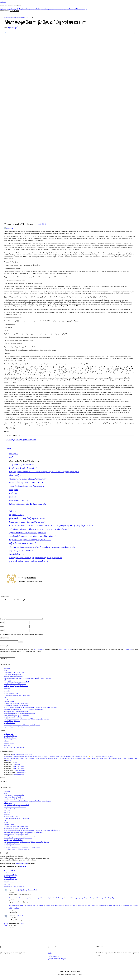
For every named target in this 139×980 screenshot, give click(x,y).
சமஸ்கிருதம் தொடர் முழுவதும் (8, 870)
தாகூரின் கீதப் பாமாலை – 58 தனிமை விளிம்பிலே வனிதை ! (32, 536)
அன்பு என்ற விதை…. (19, 766)
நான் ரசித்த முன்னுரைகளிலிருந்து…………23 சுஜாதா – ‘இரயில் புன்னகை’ (39, 529)
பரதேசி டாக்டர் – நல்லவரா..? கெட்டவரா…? (26, 482)
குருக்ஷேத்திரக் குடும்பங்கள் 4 (21, 550)
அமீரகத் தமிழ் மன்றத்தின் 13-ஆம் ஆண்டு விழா (28, 504)
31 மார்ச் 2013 (40, 224)
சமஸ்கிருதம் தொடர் (54, 956)
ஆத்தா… (12, 511)
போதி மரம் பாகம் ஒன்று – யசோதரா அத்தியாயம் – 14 (30, 540)
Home (49, 953)
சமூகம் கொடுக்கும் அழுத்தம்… (105, 756)
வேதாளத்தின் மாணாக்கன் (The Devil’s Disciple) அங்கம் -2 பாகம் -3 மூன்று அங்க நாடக (44, 472)
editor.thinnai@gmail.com (65, 649)
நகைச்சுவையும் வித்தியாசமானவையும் (76, 9)
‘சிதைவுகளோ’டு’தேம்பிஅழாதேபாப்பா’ (14, 672)
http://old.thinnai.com (22, 863)
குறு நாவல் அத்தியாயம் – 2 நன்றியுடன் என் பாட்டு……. (31, 561)
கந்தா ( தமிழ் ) (15, 475)
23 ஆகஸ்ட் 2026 (14, 11)
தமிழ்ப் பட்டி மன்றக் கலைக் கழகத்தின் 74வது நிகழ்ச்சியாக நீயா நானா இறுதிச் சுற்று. (42, 547)
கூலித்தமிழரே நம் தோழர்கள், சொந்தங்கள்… (27, 486)
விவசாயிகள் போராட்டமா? (19, 500)
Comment (3, 619)
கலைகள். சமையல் (55, 9)
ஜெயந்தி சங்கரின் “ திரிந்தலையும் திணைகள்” (27, 533)
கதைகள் (48, 9)
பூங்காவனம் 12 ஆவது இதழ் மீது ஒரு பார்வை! (27, 518)
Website (2, 630)
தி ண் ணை (3, 2)
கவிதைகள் (63, 9)
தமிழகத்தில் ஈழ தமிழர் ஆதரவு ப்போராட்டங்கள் (27, 479)
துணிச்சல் (8, 760)
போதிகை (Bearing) (16, 515)
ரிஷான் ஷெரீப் (12, 27)
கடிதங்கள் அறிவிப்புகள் (39, 9)
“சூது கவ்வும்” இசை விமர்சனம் (23, 440)
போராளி (16, 762)
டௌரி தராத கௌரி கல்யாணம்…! (23, 468)
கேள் (10, 507)
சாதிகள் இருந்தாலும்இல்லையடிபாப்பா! (22, 754)
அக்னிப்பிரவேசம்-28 (16, 554)
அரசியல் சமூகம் (4, 9)
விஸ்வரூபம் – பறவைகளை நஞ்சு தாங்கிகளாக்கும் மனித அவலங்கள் (35, 558)
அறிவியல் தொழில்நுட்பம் (15, 9)
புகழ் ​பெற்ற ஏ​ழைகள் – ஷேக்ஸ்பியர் (22, 543)
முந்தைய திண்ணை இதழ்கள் (57, 958)
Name (2, 622)
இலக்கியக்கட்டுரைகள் (27, 9)
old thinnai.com (128, 649)
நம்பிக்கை (13, 497)
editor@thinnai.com (39, 649)
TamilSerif (23, 866)
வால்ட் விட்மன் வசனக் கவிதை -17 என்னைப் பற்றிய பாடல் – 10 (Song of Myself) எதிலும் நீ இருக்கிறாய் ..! (51, 525)
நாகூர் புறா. (13, 493)
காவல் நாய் (13, 454)
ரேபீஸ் (8, 440)
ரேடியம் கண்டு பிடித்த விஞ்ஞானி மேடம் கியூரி (27, 522)
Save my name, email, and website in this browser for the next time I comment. (22, 634)
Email (2, 626)
